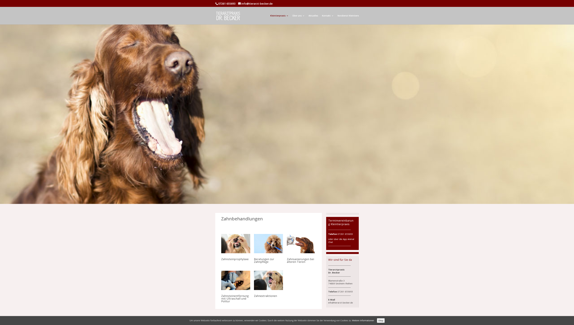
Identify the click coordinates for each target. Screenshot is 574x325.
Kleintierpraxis (278, 16)
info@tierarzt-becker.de (340, 302)
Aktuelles (313, 16)
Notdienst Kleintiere (348, 16)
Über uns (297, 16)
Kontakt (326, 16)
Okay (380, 320)
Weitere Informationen (363, 320)
